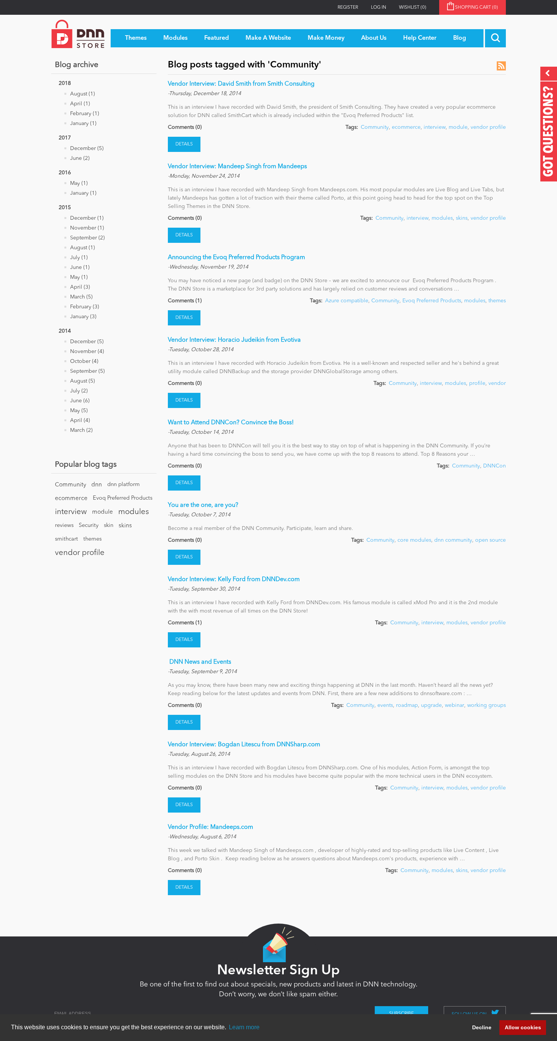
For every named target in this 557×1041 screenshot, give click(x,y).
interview (71, 512)
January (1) (83, 123)
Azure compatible (346, 300)
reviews (64, 525)
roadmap (407, 705)
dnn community (453, 540)
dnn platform (123, 485)
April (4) (80, 420)
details (184, 144)
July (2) (79, 391)
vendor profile (80, 553)
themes (92, 539)
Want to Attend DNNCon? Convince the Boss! (231, 423)
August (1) (82, 94)
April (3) (80, 287)
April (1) (80, 103)
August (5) (82, 381)
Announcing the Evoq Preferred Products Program (236, 258)
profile (477, 383)
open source (490, 540)
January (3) (83, 316)
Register (348, 7)
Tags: (352, 127)
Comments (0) (185, 127)
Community (70, 485)
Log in (378, 7)
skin (108, 525)
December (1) (86, 218)
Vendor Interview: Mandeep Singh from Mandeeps (237, 167)
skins (125, 526)
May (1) (79, 183)
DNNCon (494, 466)
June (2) (79, 158)
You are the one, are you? (203, 505)
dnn (96, 485)
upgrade (431, 705)
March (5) (81, 297)
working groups (486, 705)
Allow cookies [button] (523, 1027)
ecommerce (71, 498)
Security (89, 525)
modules (133, 512)
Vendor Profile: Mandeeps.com (210, 827)
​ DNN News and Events (199, 662)
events (385, 705)
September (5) (87, 371)
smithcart (66, 539)
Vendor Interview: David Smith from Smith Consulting (241, 84)
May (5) (79, 410)
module (102, 512)
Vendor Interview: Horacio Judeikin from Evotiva (234, 340)
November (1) (87, 228)
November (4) (87, 351)
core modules (414, 540)
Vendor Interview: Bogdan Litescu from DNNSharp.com (244, 745)
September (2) (87, 238)
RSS (501, 65)
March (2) (81, 430)
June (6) (79, 400)
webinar (454, 705)
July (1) (79, 257)
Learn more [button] (244, 1027)
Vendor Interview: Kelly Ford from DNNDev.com (234, 580)
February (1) (84, 113)
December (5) (86, 148)
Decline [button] (481, 1027)
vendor (497, 383)
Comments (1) (185, 300)
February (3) (84, 306)
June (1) (79, 267)
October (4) (84, 361)
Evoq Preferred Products (122, 498)
